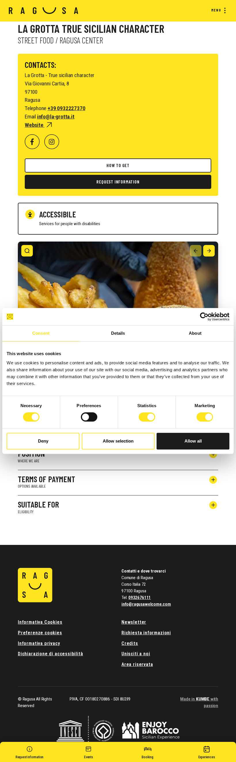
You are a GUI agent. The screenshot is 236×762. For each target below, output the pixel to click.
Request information (117, 181)
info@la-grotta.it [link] (56, 116)
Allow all (193, 441)
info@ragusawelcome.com (146, 604)
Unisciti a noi (135, 653)
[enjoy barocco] (151, 730)
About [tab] (195, 333)
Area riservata (137, 664)
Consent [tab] (41, 333)
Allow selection (118, 441)
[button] (29, 753)
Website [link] (34, 125)
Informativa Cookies (40, 622)
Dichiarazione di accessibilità (50, 653)
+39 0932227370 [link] (66, 108)
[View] (27, 250)
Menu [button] (216, 10)
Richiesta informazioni (146, 632)
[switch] (89, 417)
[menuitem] (217, 10)
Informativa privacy (39, 643)
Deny (43, 441)
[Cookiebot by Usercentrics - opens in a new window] (204, 316)
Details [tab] (118, 333)
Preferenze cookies (40, 632)
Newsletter (133, 622)
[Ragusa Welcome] (43, 10)
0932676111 (139, 597)
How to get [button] (118, 165)
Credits (129, 643)
